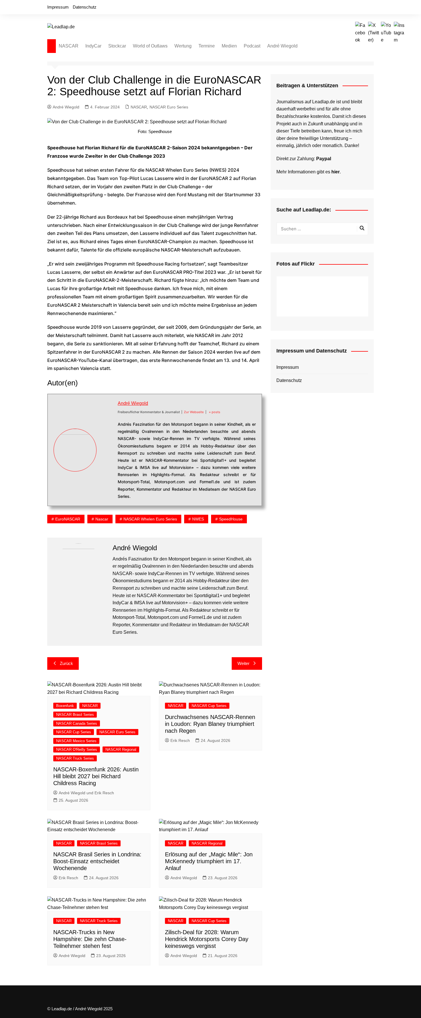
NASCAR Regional (120, 749)
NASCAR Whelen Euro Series (150, 519)
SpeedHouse (231, 519)
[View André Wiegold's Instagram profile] (107, 470)
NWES (198, 519)
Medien (229, 45)
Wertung (183, 45)
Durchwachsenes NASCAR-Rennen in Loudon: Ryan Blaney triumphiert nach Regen (210, 724)
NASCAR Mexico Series (76, 741)
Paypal (323, 158)
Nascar (101, 519)
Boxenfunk (65, 706)
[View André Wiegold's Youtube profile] (107, 457)
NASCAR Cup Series (73, 732)
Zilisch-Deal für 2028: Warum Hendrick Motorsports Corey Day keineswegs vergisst (206, 939)
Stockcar (117, 45)
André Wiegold (282, 45)
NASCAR (68, 45)
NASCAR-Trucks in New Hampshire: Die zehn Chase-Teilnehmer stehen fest (90, 939)
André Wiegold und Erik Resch (86, 793)
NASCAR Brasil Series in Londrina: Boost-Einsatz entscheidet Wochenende (97, 861)
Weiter (243, 663)
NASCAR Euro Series (168, 107)
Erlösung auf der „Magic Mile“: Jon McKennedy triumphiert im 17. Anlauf (209, 861)
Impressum (58, 7)
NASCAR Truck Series (75, 758)
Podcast (252, 45)
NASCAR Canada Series (76, 723)
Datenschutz (85, 7)
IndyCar (93, 45)
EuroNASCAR (67, 519)
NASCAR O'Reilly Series (76, 749)
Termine (206, 45)
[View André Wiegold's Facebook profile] (107, 430)
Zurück (66, 663)
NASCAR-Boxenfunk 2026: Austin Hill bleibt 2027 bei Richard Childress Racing (96, 776)
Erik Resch (180, 740)
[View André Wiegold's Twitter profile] (107, 443)
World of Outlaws (150, 45)
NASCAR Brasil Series (75, 714)
